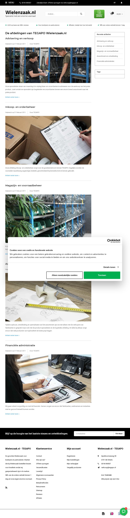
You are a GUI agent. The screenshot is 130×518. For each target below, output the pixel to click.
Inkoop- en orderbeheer (20, 107)
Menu (11, 2)
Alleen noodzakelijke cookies (64, 275)
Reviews (39, 494)
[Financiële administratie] (48, 379)
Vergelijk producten (74, 467)
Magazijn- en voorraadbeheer (23, 185)
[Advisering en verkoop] (48, 66)
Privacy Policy (41, 479)
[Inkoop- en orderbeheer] (48, 141)
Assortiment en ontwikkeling (107, 56)
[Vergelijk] (114, 3)
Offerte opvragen (42, 464)
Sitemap (39, 490)
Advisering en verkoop (19, 38)
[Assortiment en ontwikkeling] (48, 298)
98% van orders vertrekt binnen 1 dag (112, 25)
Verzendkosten (41, 467)
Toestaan (102, 275)
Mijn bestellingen (73, 460)
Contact (39, 456)
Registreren (71, 456)
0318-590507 (26, 3)
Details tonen (109, 267)
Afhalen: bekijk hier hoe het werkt (80, 25)
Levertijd (39, 471)
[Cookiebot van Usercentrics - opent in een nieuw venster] (109, 241)
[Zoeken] (81, 13)
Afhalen (39, 498)
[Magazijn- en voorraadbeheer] (48, 219)
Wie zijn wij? (40, 460)
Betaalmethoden (42, 483)
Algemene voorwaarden (45, 475)
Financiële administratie (20, 345)
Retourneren (40, 487)
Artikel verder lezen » (12, 97)
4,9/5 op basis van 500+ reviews (18, 25)
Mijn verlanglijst (72, 464)
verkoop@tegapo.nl (108, 467)
